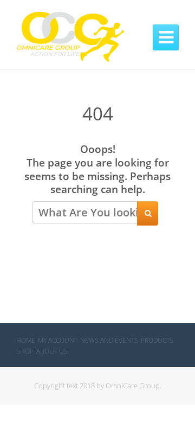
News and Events (109, 340)
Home (25, 340)
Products (157, 340)
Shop (25, 351)
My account (57, 340)
